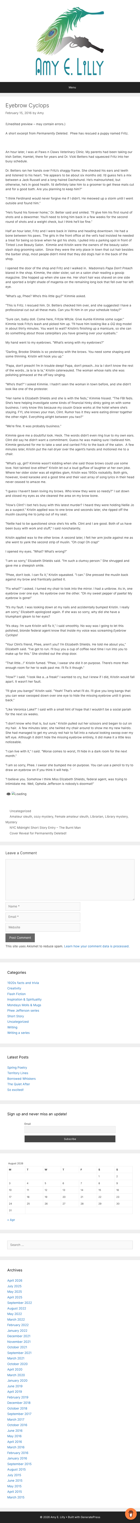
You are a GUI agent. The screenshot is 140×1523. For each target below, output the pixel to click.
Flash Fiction (16, 994)
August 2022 (16, 1308)
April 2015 (14, 1491)
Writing (12, 1027)
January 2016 (17, 1458)
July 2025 (14, 1286)
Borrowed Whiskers (21, 1078)
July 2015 (14, 1475)
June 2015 (14, 1480)
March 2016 (16, 1447)
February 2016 (17, 1453)
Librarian (96, 816)
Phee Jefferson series (23, 1010)
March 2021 (15, 1358)
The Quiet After (18, 1084)
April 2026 (14, 1280)
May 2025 (14, 1291)
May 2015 (14, 1486)
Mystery (11, 822)
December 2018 (18, 1403)
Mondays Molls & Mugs (24, 1005)
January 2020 (17, 1380)
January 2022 (17, 1330)
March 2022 (16, 1319)
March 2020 (16, 1375)
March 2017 (15, 1419)
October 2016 (17, 1425)
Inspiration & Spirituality (24, 999)
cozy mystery (43, 816)
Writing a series (18, 1033)
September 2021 (19, 1353)
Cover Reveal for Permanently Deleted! (38, 833)
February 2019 (17, 1397)
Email (27, 1123)
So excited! (15, 1090)
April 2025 (14, 1297)
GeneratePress (90, 1517)
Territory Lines (17, 1073)
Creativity (14, 988)
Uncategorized (20, 811)
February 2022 (18, 1325)
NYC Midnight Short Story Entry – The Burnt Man (45, 827)
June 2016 (15, 1430)
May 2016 (14, 1436)
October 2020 (17, 1364)
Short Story (15, 1016)
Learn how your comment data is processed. (97, 946)
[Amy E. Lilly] (70, 41)
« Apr (11, 1220)
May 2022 (14, 1314)
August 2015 (16, 1469)
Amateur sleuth (21, 816)
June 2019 (15, 1386)
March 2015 (15, 1497)
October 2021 (17, 1347)
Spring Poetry (17, 1067)
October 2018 (17, 1408)
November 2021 (19, 1342)
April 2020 (14, 1369)
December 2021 (18, 1336)
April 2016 (14, 1442)
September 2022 (19, 1303)
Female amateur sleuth (71, 816)
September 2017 (19, 1414)
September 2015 (19, 1464)
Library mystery (116, 816)
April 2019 (14, 1391)
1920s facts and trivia (23, 983)
